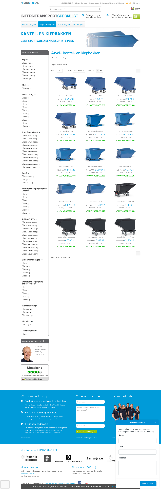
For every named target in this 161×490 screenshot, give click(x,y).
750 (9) (26, 263)
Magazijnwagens (47, 24)
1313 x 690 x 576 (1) (31, 139)
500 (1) (26, 110)
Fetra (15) (27, 89)
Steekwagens (64, 24)
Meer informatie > (27, 438)
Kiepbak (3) (28, 180)
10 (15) (26, 334)
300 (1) (26, 101)
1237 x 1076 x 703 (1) (31, 244)
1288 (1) (27, 300)
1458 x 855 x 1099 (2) (31, 161)
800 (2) (26, 120)
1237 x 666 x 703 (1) (31, 235)
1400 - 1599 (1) (29, 76)
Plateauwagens (29, 24)
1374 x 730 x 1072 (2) (31, 155)
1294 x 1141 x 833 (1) (31, 148)
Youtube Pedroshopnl (86, 483)
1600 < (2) (27, 79)
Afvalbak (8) (28, 183)
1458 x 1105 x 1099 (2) (32, 164)
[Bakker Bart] (47, 458)
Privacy (54, 484)
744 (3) (26, 204)
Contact (84, 3)
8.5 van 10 (136, 3)
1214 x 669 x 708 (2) (31, 232)
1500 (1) (27, 270)
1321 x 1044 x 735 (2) (31, 251)
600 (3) (26, 114)
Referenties (104, 3)
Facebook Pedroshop (79, 482)
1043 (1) (27, 213)
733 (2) (26, 200)
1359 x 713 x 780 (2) (31, 142)
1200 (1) (27, 126)
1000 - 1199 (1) (29, 69)
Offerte (77, 3)
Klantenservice (93, 3)
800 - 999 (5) (28, 66)
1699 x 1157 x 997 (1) (31, 254)
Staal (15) (27, 325)
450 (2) (26, 107)
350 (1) (26, 104)
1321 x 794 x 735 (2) (31, 238)
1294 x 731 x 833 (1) (31, 136)
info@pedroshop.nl (27, 473)
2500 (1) (27, 276)
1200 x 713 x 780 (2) (31, 229)
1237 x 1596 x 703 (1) (31, 248)
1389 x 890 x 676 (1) (31, 145)
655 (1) (26, 290)
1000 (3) (27, 266)
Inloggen (121, 3)
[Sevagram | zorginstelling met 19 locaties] (112, 458)
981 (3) (26, 297)
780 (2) (26, 207)
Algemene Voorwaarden (66, 484)
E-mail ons (38, 346)
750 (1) (26, 117)
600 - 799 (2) (28, 63)
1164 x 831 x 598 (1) (31, 226)
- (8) (25, 287)
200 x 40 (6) (28, 309)
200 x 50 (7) (28, 312)
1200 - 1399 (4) (29, 72)
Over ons (113, 3)
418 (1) (26, 194)
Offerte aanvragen (87, 431)
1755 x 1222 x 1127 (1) (32, 167)
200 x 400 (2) (28, 315)
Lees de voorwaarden (52, 433)
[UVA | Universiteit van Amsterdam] (68, 458)
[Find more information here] (137, 454)
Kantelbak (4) (29, 176)
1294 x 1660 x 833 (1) (31, 151)
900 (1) (26, 123)
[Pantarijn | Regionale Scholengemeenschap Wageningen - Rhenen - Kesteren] (30, 458)
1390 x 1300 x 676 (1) (31, 158)
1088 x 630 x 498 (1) (31, 222)
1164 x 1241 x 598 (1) (31, 241)
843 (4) (26, 210)
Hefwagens (78, 24)
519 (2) (26, 197)
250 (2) (26, 98)
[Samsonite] (95, 458)
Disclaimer (47, 484)
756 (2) (26, 294)
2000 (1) (27, 273)
